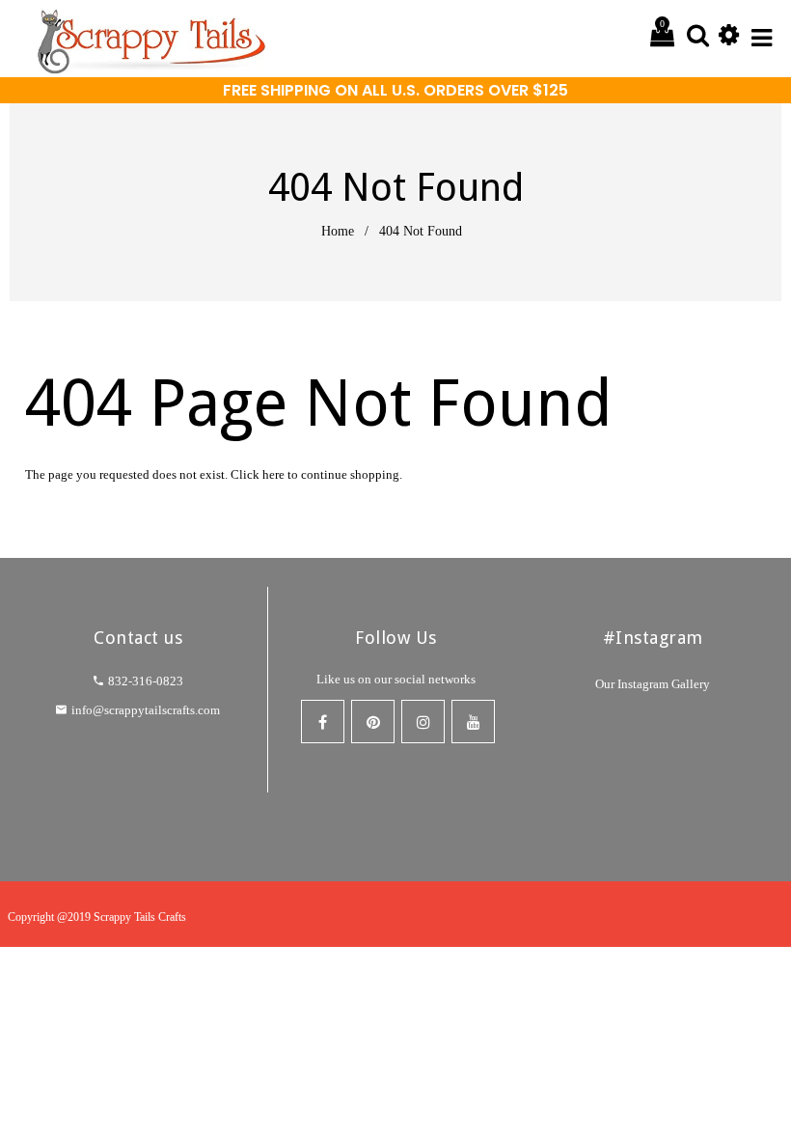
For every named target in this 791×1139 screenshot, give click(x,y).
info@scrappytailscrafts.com (146, 710)
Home (328, 230)
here (325, 474)
